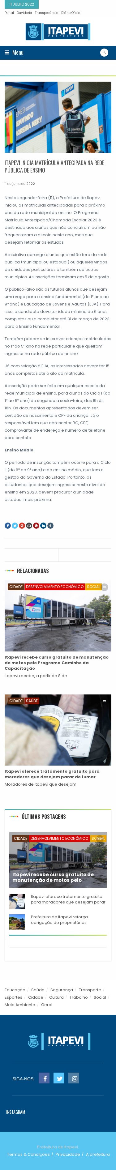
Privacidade (68, 1154)
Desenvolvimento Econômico (55, 586)
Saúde (32, 700)
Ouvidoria (24, 13)
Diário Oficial (71, 13)
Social (93, 586)
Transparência (46, 13)
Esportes (13, 997)
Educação (15, 990)
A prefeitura (98, 1154)
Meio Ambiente (20, 1005)
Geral (46, 1005)
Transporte (90, 990)
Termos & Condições (28, 1154)
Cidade (16, 586)
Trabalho (79, 997)
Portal (9, 13)
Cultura (56, 997)
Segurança (61, 990)
